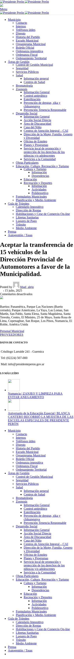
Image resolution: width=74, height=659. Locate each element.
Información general (36, 78)
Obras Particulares (27, 162)
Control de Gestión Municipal (34, 64)
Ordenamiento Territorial (31, 58)
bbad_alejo (27, 287)
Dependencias (40, 176)
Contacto (21, 22)
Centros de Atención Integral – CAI (46, 130)
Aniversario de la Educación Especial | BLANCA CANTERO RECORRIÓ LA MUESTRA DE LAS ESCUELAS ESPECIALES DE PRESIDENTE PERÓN (40, 419)
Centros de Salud (34, 82)
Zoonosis (21, 89)
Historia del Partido (28, 37)
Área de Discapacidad (37, 123)
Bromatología (24, 85)
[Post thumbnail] (14, 390)
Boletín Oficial (25, 47)
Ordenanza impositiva (29, 51)
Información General (37, 92)
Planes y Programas (36, 145)
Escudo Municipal (27, 40)
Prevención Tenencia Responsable (45, 110)
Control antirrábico (35, 95)
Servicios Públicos (27, 71)
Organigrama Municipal (31, 44)
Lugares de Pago (26, 221)
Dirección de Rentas (28, 210)
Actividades (39, 189)
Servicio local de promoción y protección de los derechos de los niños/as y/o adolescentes (44, 152)
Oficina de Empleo (35, 141)
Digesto (20, 33)
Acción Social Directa (37, 120)
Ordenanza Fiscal (26, 54)
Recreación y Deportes (38, 183)
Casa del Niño (32, 127)
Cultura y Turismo (35, 169)
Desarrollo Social (26, 113)
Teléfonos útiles (25, 30)
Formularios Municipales (31, 196)
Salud (19, 75)
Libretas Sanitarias (27, 217)
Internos (21, 26)
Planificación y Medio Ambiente (36, 200)
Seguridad (22, 68)
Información (39, 172)
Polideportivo (40, 193)
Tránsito (21, 224)
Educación (30, 179)
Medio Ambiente (26, 228)
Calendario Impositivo (29, 206)
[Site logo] (12, 1)
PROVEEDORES (11, 334)
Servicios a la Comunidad (40, 159)
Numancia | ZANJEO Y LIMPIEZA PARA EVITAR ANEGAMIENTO (35, 395)
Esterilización (32, 99)
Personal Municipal (12, 331)
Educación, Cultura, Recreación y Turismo (42, 166)
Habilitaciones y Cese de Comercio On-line (43, 214)
